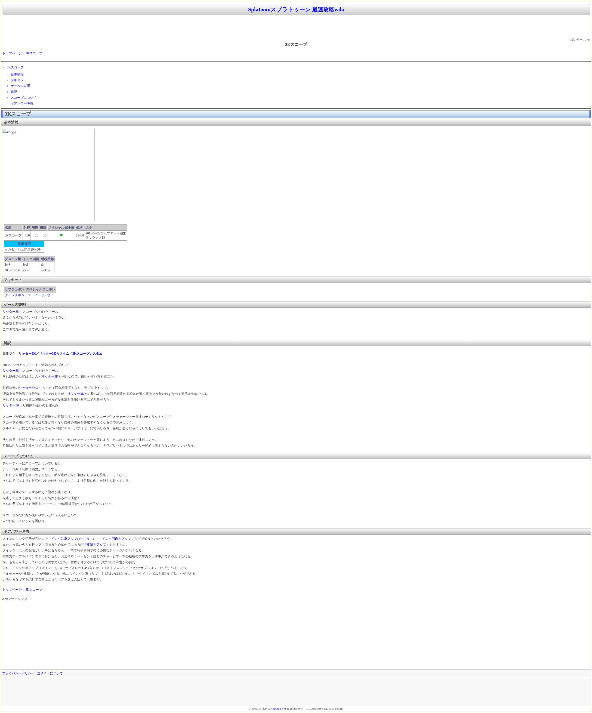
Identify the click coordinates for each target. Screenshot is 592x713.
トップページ (12, 53)
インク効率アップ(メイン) (70, 539)
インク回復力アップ (116, 539)
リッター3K (11, 311)
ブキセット (19, 80)
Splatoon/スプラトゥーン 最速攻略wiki (296, 9)
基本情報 (17, 74)
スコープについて (24, 97)
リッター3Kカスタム (54, 353)
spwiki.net (278, 708)
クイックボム (14, 295)
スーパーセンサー (41, 295)
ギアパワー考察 (22, 103)
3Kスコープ (33, 53)
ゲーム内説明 (20, 86)
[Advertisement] (296, 26)
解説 (14, 92)
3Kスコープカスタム (87, 353)
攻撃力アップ (96, 544)
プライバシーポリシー (18, 673)
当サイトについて (50, 673)
